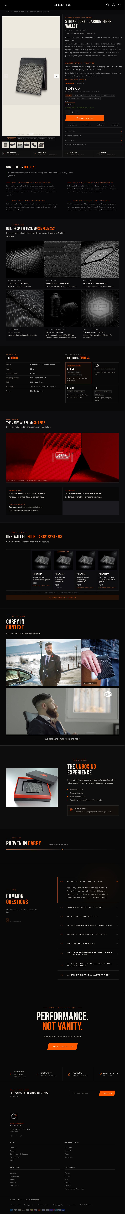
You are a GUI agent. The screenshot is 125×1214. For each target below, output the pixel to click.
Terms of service (43, 1205)
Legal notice (71, 1205)
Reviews (68, 1186)
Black (70, 104)
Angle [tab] (21, 138)
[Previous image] (6, 76)
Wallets (12, 1151)
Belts (12, 1160)
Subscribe (107, 1093)
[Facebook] (16, 1135)
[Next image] (56, 76)
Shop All (13, 1148)
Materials (13, 1173)
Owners (68, 1183)
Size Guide (14, 1186)
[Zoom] (57, 19)
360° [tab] (51, 138)
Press (67, 1179)
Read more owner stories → (75, 80)
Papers (12, 1179)
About (67, 1173)
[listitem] (5, 144)
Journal (13, 1183)
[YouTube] (20, 1135)
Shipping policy (58, 1205)
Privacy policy (28, 1205)
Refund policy (15, 1205)
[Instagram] (11, 1135)
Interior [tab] (32, 138)
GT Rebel (68, 1148)
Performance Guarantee (74, 1189)
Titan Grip (69, 1157)
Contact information (86, 1205)
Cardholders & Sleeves (19, 1154)
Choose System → (42, 585)
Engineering (14, 1176)
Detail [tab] (42, 138)
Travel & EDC (15, 1157)
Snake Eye (69, 1151)
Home (9, 12)
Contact (68, 1176)
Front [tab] (11, 138)
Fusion (67, 1154)
